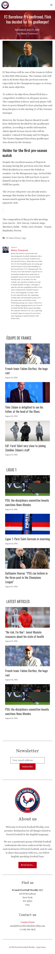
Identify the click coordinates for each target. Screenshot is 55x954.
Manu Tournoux (19, 250)
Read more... (27, 864)
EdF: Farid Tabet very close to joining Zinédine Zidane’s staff (25, 447)
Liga (23, 238)
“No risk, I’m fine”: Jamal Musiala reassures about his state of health (24, 634)
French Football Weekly (25, 947)
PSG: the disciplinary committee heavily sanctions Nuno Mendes (27, 502)
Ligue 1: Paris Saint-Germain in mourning (27, 538)
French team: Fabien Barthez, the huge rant (26, 370)
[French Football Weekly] (5, 5)
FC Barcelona (13, 238)
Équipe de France (18, 338)
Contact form (27, 922)
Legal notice (41, 947)
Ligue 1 (11, 469)
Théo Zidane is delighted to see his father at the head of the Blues (24, 409)
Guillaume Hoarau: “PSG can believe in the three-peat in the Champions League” (26, 577)
